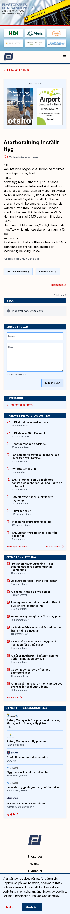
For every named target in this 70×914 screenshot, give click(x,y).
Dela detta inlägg (20, 271)
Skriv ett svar (46, 271)
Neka (9, 907)
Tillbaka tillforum (18, 69)
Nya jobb (11, 814)
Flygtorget (35, 856)
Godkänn (32, 907)
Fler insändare (53, 546)
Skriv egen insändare (18, 546)
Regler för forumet (21, 404)
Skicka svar (52, 382)
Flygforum (35, 871)
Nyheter (35, 863)
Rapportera (57, 284)
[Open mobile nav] (64, 57)
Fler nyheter (13, 697)
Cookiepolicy (50, 896)
